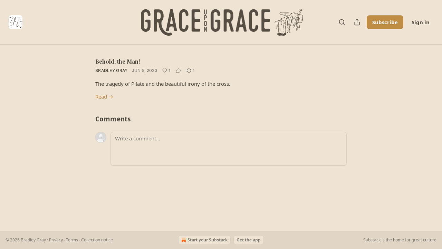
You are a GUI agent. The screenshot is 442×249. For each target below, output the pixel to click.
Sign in (421, 22)
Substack (372, 240)
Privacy (56, 240)
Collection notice (97, 240)
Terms (72, 240)
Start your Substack (208, 240)
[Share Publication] (357, 22)
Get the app (249, 240)
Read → (104, 96)
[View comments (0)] (178, 70)
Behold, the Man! (117, 61)
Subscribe (385, 22)
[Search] (342, 22)
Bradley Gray (111, 70)
